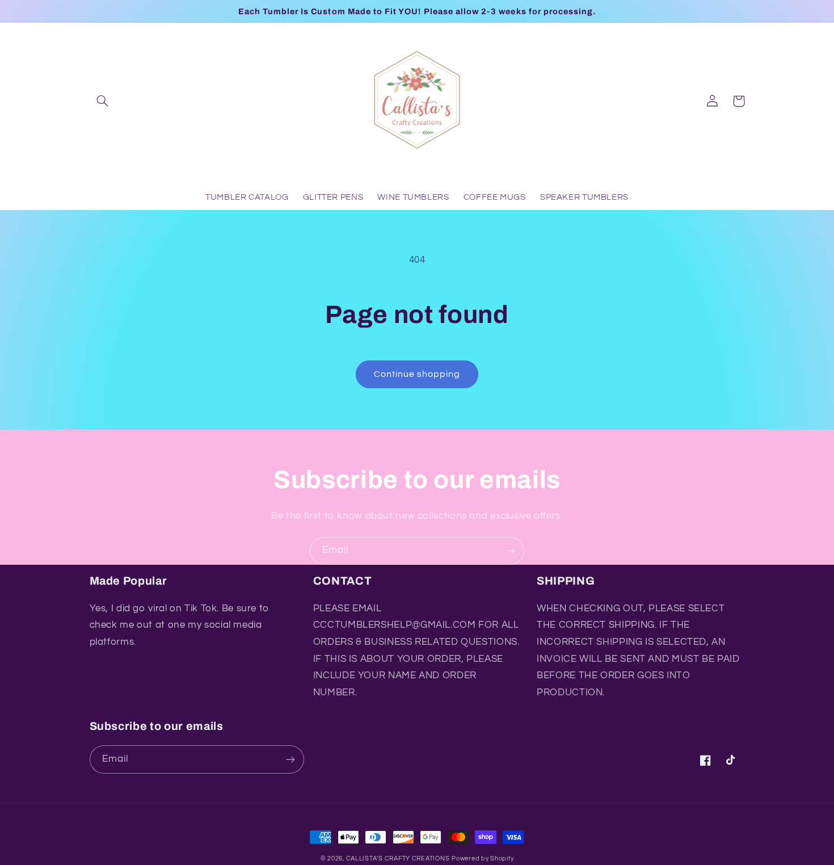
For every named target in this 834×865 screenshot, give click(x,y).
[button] (103, 101)
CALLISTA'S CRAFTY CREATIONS (398, 858)
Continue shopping (417, 374)
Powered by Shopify (482, 858)
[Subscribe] (511, 551)
